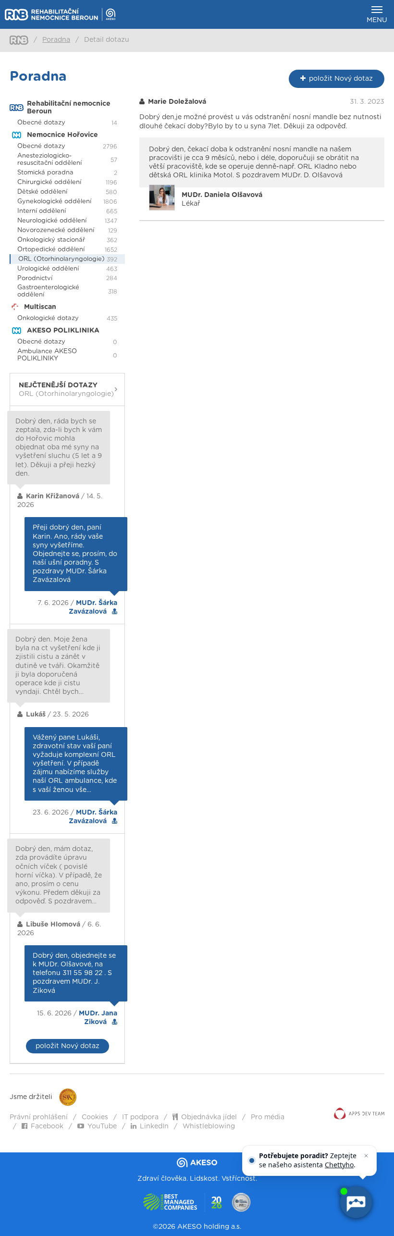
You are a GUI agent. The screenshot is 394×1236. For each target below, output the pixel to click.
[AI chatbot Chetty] (355, 1202)
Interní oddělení (41, 211)
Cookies (95, 1117)
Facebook (47, 1126)
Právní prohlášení (39, 1117)
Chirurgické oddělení (49, 182)
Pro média (267, 1117)
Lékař (222, 199)
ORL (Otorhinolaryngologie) (61, 259)
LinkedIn (154, 1126)
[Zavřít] (366, 1155)
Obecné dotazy (41, 123)
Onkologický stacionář (51, 240)
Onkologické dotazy (48, 318)
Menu (377, 20)
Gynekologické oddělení (54, 201)
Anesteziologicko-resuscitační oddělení (49, 159)
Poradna (56, 40)
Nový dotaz (341, 78)
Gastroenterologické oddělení (48, 291)
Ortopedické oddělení (51, 250)
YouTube (102, 1126)
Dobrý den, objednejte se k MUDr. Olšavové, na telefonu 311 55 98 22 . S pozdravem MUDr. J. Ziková (74, 973)
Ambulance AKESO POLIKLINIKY (47, 355)
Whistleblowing (209, 1126)
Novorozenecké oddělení (55, 230)
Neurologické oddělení (51, 221)
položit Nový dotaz (67, 1046)
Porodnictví (34, 278)
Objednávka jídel (209, 1117)
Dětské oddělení (42, 192)
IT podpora (140, 1117)
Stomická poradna (45, 173)
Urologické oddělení (48, 269)
